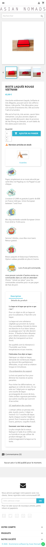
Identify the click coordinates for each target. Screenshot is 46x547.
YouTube (17, 516)
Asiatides (23, 162)
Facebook (4, 516)
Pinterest (23, 516)
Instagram (30, 516)
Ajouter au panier (26, 133)
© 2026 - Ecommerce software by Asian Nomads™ (22, 544)
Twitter (10, 516)
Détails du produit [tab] (19, 300)
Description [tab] (16, 296)
